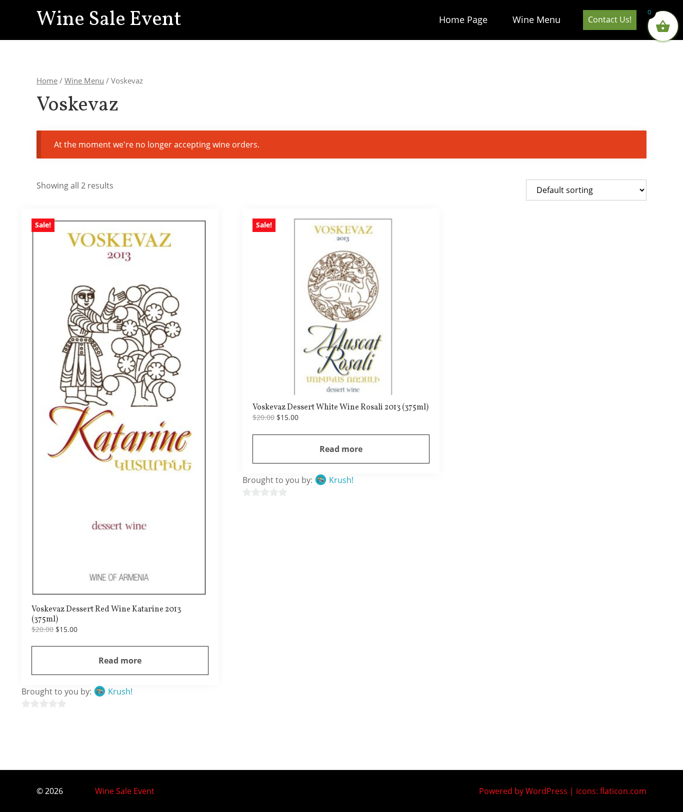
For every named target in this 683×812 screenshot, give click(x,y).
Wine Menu (536, 20)
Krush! (120, 691)
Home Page (463, 20)
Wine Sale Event (109, 20)
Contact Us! (610, 19)
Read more (120, 660)
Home (47, 81)
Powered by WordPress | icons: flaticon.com (562, 791)
